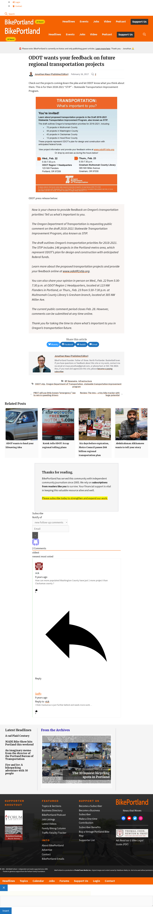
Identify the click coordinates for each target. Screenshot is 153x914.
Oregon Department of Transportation (64, 384)
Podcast (121, 21)
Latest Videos (49, 823)
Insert (6, 910)
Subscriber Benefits (90, 827)
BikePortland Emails (53, 858)
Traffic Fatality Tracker (54, 832)
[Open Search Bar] (9, 13)
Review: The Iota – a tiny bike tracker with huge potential (100, 394)
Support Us (139, 21)
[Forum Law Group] (14, 823)
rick (47, 701)
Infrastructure (85, 381)
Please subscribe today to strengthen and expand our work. (75, 498)
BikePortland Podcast (54, 814)
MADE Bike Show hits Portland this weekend (19, 743)
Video (107, 21)
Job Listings (48, 819)
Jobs (96, 21)
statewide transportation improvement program (96, 385)
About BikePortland (53, 845)
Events (84, 21)
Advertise (47, 849)
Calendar (38, 881)
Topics (24, 881)
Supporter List (87, 840)
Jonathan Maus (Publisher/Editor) (51, 74)
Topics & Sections (51, 806)
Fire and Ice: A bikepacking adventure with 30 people (16, 769)
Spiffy (38, 693)
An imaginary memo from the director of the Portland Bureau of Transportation (19, 754)
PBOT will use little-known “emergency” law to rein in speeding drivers (54, 394)
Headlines (68, 21)
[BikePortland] (22, 31)
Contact (18, 6)
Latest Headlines (18, 730)
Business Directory (52, 810)
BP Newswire (71, 381)
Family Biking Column (54, 828)
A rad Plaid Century (17, 735)
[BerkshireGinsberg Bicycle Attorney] (14, 839)
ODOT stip (40, 384)
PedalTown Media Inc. (83, 870)
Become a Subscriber (90, 806)
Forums (64, 881)
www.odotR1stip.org (76, 271)
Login (17, 2)
